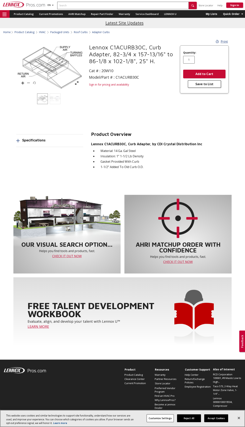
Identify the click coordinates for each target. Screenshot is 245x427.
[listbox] (49, 99)
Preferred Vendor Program (165, 389)
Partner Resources (165, 379)
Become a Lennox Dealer (165, 406)
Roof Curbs (81, 32)
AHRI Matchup (77, 14)
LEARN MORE (38, 326)
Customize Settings (160, 418)
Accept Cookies (216, 418)
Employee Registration (198, 386)
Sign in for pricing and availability (109, 84)
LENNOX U (170, 14)
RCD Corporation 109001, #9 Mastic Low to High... (227, 378)
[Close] (239, 418)
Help (220, 5)
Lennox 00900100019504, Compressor (222, 402)
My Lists (211, 14)
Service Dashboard (147, 14)
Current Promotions (51, 14)
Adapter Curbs (101, 32)
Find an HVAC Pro (165, 396)
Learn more (60, 423)
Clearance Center (134, 379)
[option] (42, 98)
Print (224, 41)
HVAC (42, 32)
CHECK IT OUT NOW (67, 256)
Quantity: (189, 52)
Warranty (124, 14)
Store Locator (205, 5)
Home (7, 32)
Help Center (191, 374)
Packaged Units (59, 32)
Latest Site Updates (124, 23)
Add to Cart (204, 74)
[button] (193, 5)
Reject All (189, 418)
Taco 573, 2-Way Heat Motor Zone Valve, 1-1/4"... (225, 390)
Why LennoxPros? (165, 400)
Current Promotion (135, 383)
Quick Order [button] (231, 14)
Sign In (234, 5)
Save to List (204, 84)
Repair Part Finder (102, 14)
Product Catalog (24, 14)
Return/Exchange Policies (195, 380)
